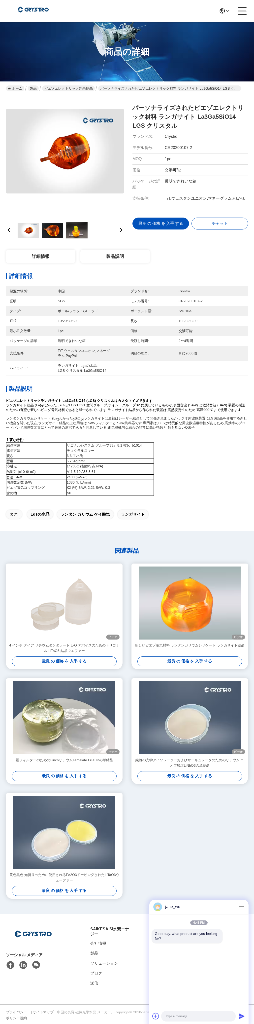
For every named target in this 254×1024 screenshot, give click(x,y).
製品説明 (115, 256)
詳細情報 (41, 256)
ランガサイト (133, 514)
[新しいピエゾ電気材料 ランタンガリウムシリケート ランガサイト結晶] (189, 603)
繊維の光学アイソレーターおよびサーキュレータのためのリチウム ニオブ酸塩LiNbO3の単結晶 (189, 762)
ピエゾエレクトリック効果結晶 (68, 88)
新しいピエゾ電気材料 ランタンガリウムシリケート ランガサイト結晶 (190, 645)
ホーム (17, 88)
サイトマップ (43, 1012)
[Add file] (155, 1016)
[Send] (242, 1016)
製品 (33, 88)
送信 (94, 983)
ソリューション (104, 963)
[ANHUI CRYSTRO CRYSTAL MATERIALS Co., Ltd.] (33, 10)
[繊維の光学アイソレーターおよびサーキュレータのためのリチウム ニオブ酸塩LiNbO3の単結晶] (189, 717)
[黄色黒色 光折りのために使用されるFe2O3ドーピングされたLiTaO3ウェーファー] (64, 832)
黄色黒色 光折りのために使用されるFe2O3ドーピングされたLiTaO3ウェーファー (64, 877)
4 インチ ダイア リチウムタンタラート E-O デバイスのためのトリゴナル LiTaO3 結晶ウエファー (64, 648)
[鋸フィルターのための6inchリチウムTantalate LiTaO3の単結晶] (64, 717)
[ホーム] (33, 940)
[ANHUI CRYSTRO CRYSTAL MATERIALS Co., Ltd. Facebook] (10, 965)
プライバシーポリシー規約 (16, 1015)
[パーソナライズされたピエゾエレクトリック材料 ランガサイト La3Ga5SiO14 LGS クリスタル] (65, 156)
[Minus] (242, 907)
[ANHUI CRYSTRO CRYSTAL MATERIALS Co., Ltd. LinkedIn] (23, 965)
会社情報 (98, 943)
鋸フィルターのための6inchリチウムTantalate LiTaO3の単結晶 (64, 760)
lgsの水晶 (40, 514)
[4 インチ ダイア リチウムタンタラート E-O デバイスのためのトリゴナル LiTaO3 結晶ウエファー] (64, 603)
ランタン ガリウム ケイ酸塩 (85, 514)
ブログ (96, 973)
